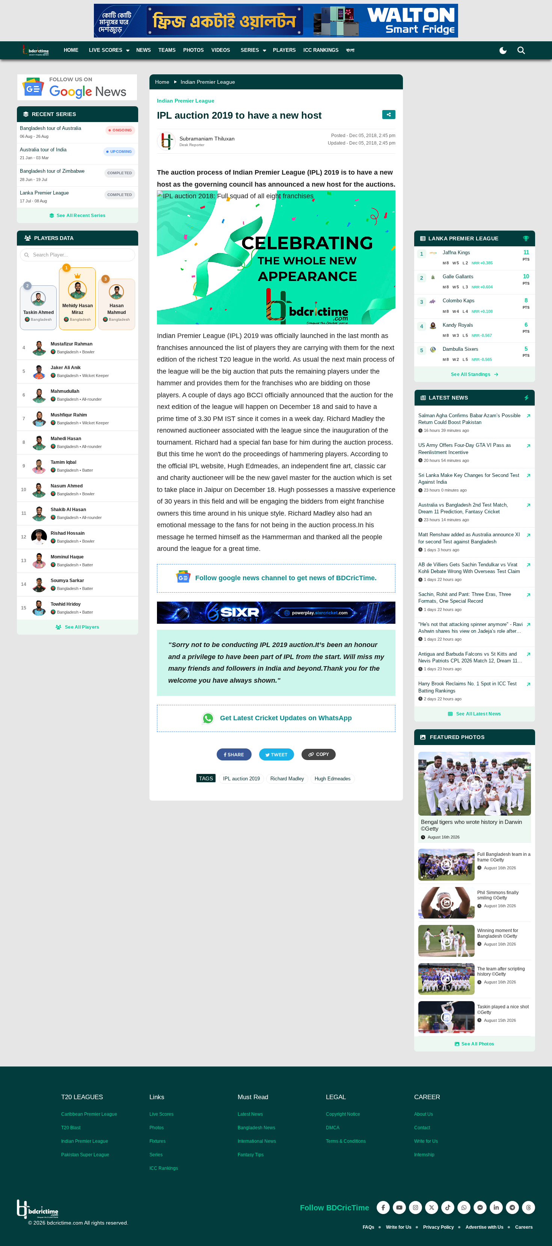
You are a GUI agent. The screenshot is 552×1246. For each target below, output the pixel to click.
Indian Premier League (208, 82)
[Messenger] (480, 1207)
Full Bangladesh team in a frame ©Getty (504, 857)
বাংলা (350, 50)
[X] (431, 1207)
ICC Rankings (321, 50)
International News (257, 1141)
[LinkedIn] (496, 1207)
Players (284, 50)
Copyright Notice (343, 1114)
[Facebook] (383, 1207)
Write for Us (426, 1141)
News (143, 50)
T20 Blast (70, 1127)
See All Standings (470, 374)
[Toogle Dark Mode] (503, 50)
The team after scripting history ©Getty (501, 971)
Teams (167, 50)
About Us (423, 1114)
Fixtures (157, 1141)
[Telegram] (512, 1207)
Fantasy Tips (251, 1154)
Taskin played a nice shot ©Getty (503, 1009)
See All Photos (478, 1044)
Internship (424, 1154)
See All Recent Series (81, 215)
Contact (422, 1127)
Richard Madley (287, 778)
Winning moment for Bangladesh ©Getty (497, 933)
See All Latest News (478, 714)
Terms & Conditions (346, 1141)
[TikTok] (447, 1207)
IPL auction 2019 (241, 778)
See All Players (82, 627)
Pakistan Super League (85, 1154)
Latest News (250, 1114)
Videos (220, 50)
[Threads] (528, 1207)
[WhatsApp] (464, 1207)
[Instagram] (415, 1207)
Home (71, 50)
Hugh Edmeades (333, 778)
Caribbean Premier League (89, 1114)
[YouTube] (399, 1207)
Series (156, 1154)
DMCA (332, 1127)
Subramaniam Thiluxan (207, 139)
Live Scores (161, 1114)
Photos (193, 50)
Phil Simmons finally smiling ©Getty (498, 895)
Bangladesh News (256, 1127)
